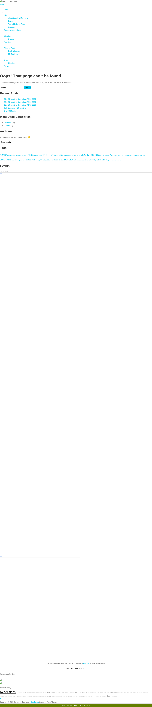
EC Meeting (90, 154)
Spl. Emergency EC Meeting (15, 108)
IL (89, 705)
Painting (28, 160)
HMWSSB (131, 155)
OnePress (35, 702)
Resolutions (71, 159)
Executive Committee (12, 30)
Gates (115, 155)
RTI (17, 692)
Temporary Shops (31, 696)
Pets (64, 696)
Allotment (18, 155)
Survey (118, 692)
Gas (112, 155)
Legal (2, 160)
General (7, 126)
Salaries (115, 696)
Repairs (2, 696)
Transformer (82, 696)
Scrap (86, 160)
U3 (91, 696)
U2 (80, 692)
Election (11, 63)
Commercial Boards (72, 155)
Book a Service (14, 51)
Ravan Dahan (132, 692)
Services (11, 27)
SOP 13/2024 (70, 692)
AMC (30, 155)
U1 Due (20, 692)
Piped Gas (47, 160)
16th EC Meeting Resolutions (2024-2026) (20, 102)
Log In (6, 69)
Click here (86, 663)
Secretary (139, 692)
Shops (59, 692)
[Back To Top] (0, 699)
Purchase (54, 160)
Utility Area (113, 160)
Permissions (38, 692)
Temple (108, 160)
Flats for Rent (9, 48)
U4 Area (44, 692)
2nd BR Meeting (10, 111)
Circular (63, 155)
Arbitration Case (37, 155)
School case (81, 160)
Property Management (100, 696)
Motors (11, 160)
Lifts (7, 160)
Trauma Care (103, 692)
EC (71, 705)
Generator (124, 155)
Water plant (119, 160)
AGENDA (4, 155)
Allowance (25, 155)
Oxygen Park (21, 160)
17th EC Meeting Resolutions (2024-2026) (20, 99)
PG (43, 160)
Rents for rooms (124, 692)
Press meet (96, 692)
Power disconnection (21, 696)
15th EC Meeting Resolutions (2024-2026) (20, 105)
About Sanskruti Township (18, 18)
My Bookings (13, 54)
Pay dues (7, 42)
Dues (80, 155)
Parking (38, 160)
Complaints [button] (4, 674)
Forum (6, 66)
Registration (55, 696)
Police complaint (31, 692)
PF (41, 160)
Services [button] (12, 674)
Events (11, 39)
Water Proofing (8, 696)
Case (48, 155)
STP (103, 160)
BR (44, 155)
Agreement (12, 155)
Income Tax (138, 155)
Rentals (61, 160)
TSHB (13, 696)
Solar (99, 160)
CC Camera (55, 155)
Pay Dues (82, 705)
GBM (6, 60)
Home (6, 9)
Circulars (7, 36)
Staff (108, 692)
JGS (145, 155)
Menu (2, 4)
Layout (10, 21)
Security (92, 160)
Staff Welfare (69, 696)
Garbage (107, 155)
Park (33, 160)
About (6, 15)
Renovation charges (41, 696)
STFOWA (88, 696)
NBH (15, 160)
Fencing (101, 155)
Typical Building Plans (16, 24)
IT (143, 155)
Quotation (90, 692)
